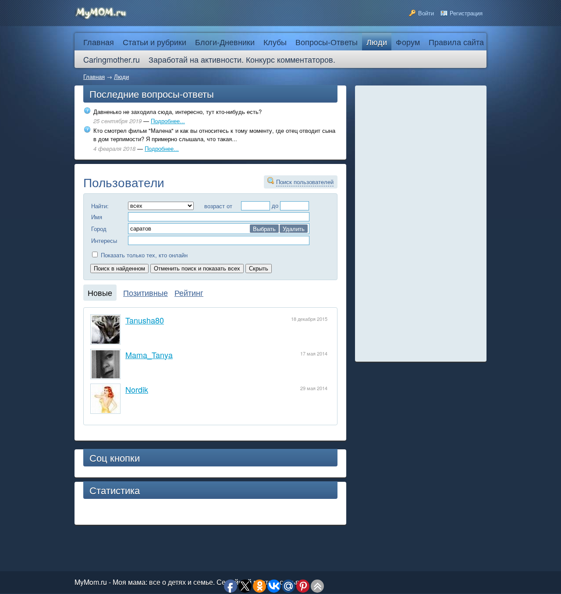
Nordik (136, 389)
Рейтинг (188, 292)
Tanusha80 (144, 320)
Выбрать (264, 228)
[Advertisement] (421, 223)
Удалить (294, 228)
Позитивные (145, 292)
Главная (94, 76)
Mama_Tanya (149, 354)
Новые (100, 292)
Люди (121, 76)
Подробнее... (168, 121)
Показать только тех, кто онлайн (143, 255)
